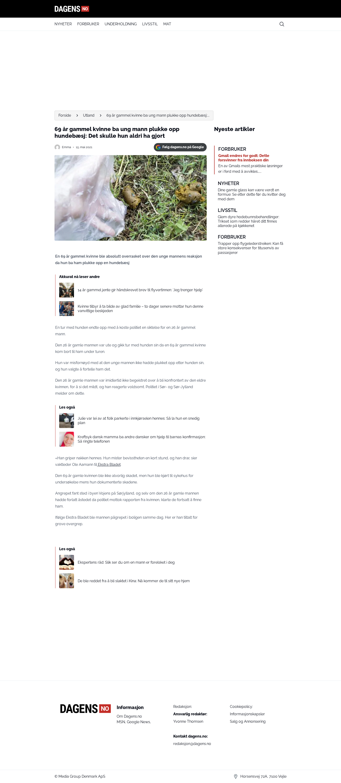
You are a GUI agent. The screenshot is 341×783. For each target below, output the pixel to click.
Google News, (139, 722)
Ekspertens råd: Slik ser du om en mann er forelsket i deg (126, 562)
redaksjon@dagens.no (192, 743)
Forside (64, 115)
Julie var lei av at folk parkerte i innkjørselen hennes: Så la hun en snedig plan (138, 420)
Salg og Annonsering (248, 721)
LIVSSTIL (150, 24)
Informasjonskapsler (247, 714)
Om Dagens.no (129, 716)
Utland (88, 115)
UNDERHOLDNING (121, 24)
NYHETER (63, 24)
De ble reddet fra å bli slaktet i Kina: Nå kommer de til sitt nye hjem (134, 581)
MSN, (122, 722)
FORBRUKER (88, 24)
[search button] (281, 24)
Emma (66, 147)
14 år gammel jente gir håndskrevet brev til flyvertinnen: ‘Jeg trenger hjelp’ (140, 290)
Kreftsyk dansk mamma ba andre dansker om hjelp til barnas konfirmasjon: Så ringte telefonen (142, 439)
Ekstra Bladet (109, 464)
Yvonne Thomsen (188, 721)
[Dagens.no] (170, 9)
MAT (167, 24)
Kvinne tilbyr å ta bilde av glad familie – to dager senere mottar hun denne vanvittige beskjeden (140, 308)
